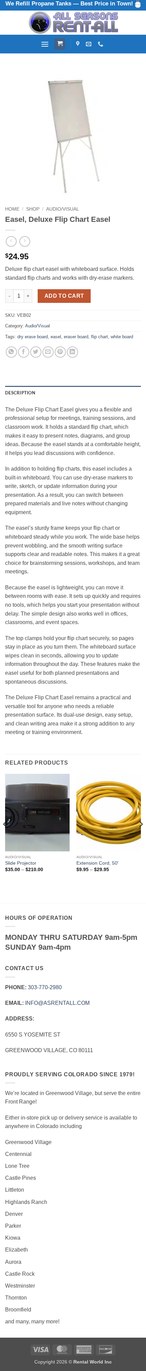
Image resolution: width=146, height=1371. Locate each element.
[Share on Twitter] (35, 352)
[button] (45, 44)
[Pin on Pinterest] (60, 352)
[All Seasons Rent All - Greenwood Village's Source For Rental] (73, 23)
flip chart (99, 336)
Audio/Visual (62, 209)
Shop (32, 209)
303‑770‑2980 (45, 987)
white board (122, 336)
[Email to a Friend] (48, 352)
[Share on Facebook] (23, 352)
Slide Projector (20, 863)
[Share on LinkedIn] (72, 352)
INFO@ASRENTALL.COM (57, 1003)
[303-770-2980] (101, 44)
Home (12, 209)
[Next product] (11, 241)
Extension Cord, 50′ (97, 863)
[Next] (140, 837)
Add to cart (64, 296)
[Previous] (5, 837)
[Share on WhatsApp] (11, 352)
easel (56, 336)
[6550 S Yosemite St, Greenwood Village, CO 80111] (78, 44)
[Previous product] (24, 241)
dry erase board (32, 336)
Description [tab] (20, 392)
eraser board (76, 336)
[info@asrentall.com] (89, 44)
